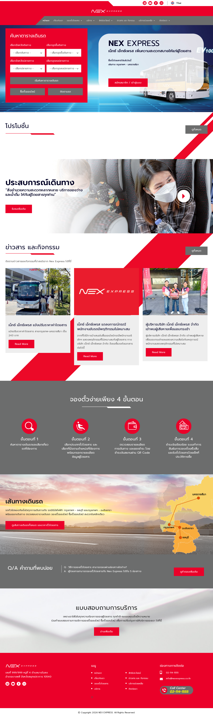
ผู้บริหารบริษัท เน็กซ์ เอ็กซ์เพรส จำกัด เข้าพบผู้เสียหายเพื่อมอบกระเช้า (172, 327)
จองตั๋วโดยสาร (73, 20)
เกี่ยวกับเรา (58, 20)
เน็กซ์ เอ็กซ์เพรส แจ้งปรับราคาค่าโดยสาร (38, 325)
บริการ (90, 20)
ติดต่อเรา (163, 20)
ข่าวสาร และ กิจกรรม (126, 20)
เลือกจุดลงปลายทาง (57, 61)
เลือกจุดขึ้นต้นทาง (56, 45)
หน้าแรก (46, 20)
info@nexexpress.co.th (178, 678)
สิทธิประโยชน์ (105, 20)
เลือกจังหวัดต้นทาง (20, 45)
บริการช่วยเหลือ (146, 20)
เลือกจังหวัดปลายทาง (22, 61)
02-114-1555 (172, 672)
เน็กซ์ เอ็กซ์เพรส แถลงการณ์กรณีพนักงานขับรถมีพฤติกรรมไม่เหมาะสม (103, 327)
